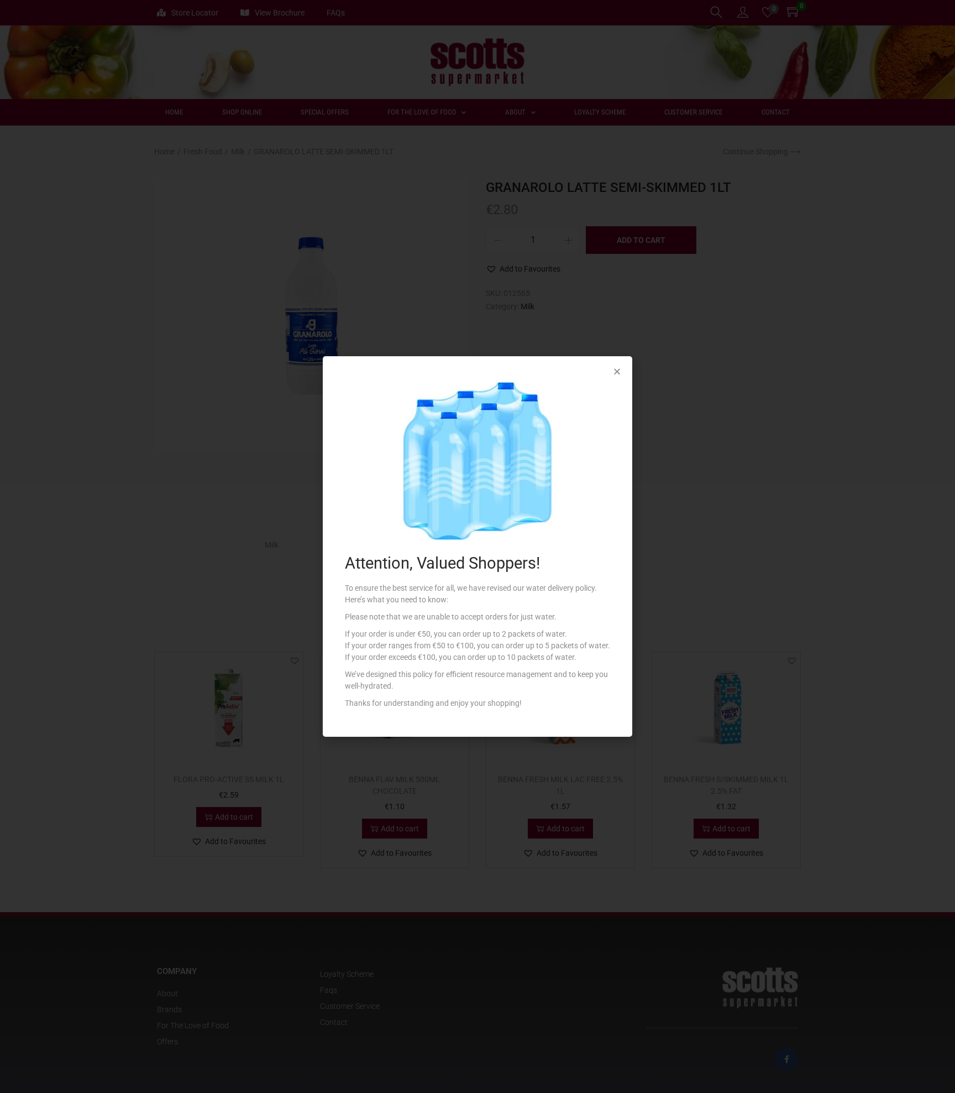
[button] (617, 371)
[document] (477, 546)
